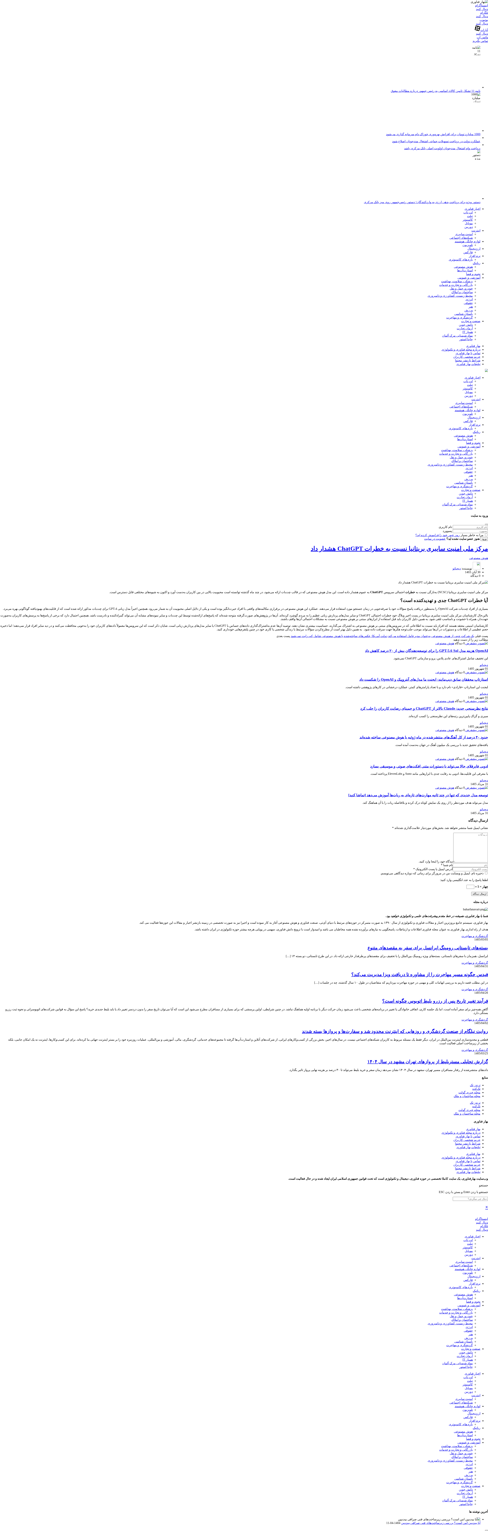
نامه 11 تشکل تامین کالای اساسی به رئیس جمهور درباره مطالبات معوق (435, 91)
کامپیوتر (468, 219)
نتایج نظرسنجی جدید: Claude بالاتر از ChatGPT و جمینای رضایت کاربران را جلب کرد (424, 708)
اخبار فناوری (472, 208)
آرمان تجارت (465, 328)
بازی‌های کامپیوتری (461, 259)
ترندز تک (475, 1085)
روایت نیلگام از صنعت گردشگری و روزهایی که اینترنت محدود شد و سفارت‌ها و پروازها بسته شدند (395, 1031)
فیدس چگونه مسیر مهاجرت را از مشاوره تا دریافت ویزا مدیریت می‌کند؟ (419, 974)
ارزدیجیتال (473, 248)
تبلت (470, 216)
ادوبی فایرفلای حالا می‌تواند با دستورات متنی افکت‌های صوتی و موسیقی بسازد (429, 766)
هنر (471, 306)
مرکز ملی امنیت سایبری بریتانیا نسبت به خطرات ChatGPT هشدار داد (399, 548)
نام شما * (447, 865)
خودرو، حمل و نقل (461, 288)
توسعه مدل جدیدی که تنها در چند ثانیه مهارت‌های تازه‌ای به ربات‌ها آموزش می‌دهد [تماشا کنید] (418, 795)
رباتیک (476, 263)
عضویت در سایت (435, 538)
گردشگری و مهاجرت (459, 317)
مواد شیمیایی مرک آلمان (457, 335)
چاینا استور (466, 339)
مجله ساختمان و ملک (467, 1096)
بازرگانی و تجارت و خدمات (456, 284)
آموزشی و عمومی (469, 277)
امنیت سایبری (464, 234)
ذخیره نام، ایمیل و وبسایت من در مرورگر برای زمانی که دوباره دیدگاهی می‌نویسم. (432, 873)
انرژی (469, 299)
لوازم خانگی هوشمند (467, 241)
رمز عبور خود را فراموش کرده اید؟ (437, 535)
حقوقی (468, 303)
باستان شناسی (463, 313)
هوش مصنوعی (463, 266)
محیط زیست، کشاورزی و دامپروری (450, 295)
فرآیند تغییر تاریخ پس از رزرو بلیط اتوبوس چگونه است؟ (435, 1000)
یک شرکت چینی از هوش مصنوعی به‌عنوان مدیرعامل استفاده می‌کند (431, 636)
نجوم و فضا (473, 274)
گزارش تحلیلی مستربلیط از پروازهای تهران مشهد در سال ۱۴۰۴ (427, 1061)
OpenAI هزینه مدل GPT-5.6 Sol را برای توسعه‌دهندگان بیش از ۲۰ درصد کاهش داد (426, 651)
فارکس (468, 252)
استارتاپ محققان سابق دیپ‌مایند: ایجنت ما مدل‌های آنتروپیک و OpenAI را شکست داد (423, 679)
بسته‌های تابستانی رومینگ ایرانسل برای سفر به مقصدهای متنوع (428, 947)
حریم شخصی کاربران (466, 356)
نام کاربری (445, 527)
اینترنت (475, 230)
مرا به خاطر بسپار (472, 535)
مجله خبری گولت (469, 1092)
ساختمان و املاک (462, 292)
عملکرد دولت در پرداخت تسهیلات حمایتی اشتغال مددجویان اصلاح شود (436, 141)
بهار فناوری (473, 346)
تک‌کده (476, 1088)
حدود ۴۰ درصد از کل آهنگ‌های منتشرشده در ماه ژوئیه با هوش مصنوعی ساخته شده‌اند (424, 737)
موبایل (469, 223)
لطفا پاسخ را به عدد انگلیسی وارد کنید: (464, 880)
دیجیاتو (457, 568)
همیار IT (467, 332)
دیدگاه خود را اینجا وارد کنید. (436, 861)
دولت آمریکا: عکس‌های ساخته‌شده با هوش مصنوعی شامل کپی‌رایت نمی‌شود (339, 636)
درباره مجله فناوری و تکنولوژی (460, 349)
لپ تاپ (468, 212)
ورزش (468, 310)
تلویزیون (467, 245)
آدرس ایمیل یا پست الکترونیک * (433, 869)
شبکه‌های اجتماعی (461, 237)
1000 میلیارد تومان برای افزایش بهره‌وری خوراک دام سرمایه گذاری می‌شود (433, 134)
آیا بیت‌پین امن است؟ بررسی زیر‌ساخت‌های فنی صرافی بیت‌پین (440, 1523)
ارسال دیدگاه (479, 893)
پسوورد (447, 531)
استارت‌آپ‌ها (465, 270)
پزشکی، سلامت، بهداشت (457, 281)
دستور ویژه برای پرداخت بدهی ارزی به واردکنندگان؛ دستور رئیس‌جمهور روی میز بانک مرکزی (422, 202)
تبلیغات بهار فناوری (468, 364)
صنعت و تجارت (470, 321)
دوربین (468, 226)
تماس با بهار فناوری (468, 353)
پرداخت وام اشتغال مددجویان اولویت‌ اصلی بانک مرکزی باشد (442, 148)
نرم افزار (474, 255)
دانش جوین (466, 324)
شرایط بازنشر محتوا (467, 360)
